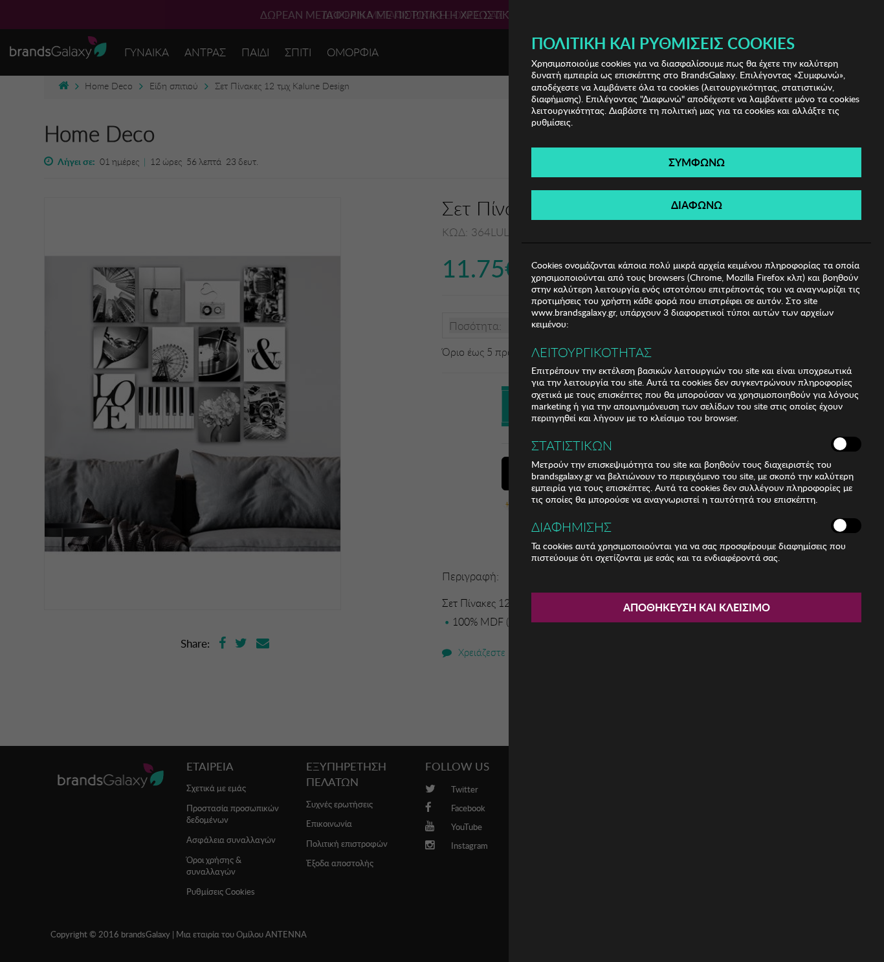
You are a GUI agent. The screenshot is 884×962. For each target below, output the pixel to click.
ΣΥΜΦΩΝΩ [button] (697, 162)
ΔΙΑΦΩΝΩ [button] (696, 204)
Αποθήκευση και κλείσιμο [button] (696, 607)
